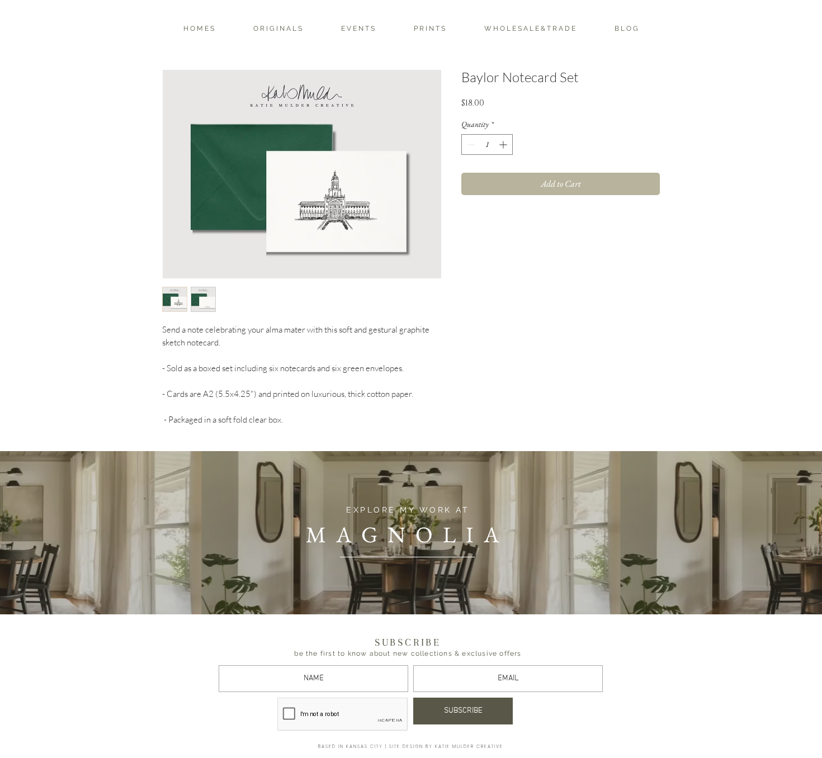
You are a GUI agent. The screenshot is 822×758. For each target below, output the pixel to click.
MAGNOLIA (407, 534)
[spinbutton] (487, 144)
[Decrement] (470, 144)
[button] (278, 29)
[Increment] (504, 144)
